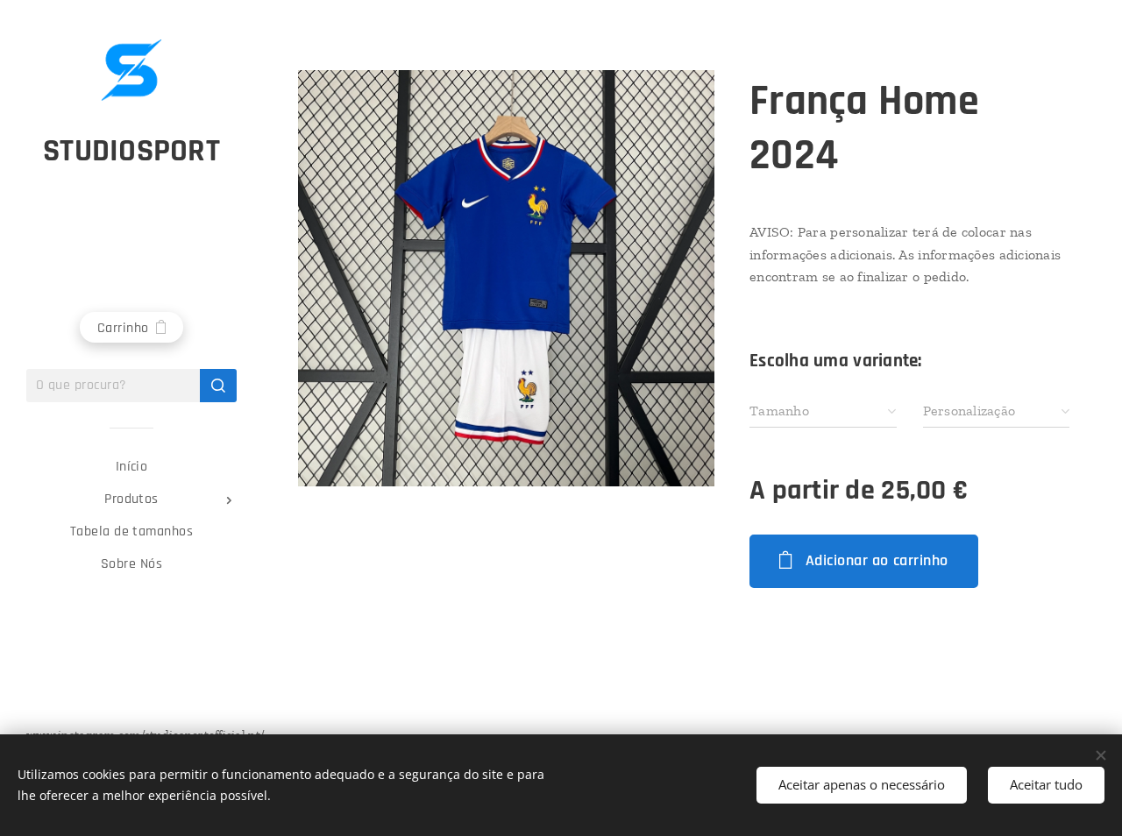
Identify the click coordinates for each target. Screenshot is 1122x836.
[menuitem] (131, 467)
